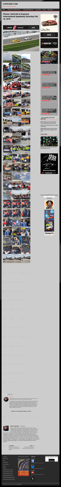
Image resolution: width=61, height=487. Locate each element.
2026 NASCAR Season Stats (28, 9)
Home (3, 9)
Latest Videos (38, 9)
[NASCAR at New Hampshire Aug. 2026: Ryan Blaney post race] (49, 141)
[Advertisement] (49, 185)
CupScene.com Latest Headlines (48, 118)
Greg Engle (15, 21)
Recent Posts (10, 394)
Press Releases (6, 464)
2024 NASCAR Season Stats (8, 471)
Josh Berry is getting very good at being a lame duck (48, 72)
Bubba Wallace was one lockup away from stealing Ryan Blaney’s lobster (48, 59)
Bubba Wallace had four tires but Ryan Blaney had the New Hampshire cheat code (49, 85)
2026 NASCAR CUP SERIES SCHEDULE (13, 9)
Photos (44, 9)
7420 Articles (22, 426)
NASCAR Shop (50, 9)
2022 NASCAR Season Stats (8, 475)
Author (5, 394)
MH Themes (19, 484)
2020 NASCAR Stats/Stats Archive (9, 479)
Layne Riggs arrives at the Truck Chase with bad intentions (48, 111)
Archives (4, 467)
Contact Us (5, 456)
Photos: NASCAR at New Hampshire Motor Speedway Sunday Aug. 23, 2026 (49, 98)
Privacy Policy (5, 458)
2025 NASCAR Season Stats (8, 469)
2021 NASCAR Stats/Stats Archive (9, 477)
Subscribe (49, 198)
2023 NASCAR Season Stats (8, 473)
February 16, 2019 (8, 21)
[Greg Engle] (6, 400)
